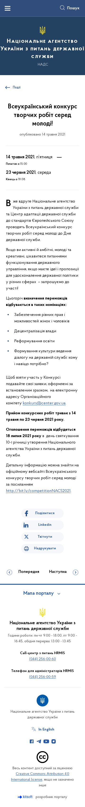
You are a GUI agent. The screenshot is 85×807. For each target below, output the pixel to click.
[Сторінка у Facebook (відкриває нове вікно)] (31, 741)
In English (46, 729)
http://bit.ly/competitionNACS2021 (38, 491)
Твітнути (45, 537)
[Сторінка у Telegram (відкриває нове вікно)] (39, 741)
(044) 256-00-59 (42, 677)
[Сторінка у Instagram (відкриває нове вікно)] (53, 741)
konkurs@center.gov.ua (44, 403)
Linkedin (44, 525)
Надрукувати (45, 548)
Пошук (73, 8)
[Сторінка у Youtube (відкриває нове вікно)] (46, 741)
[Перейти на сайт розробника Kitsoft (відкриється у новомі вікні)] (25, 797)
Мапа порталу (38, 593)
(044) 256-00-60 (42, 659)
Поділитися (45, 513)
